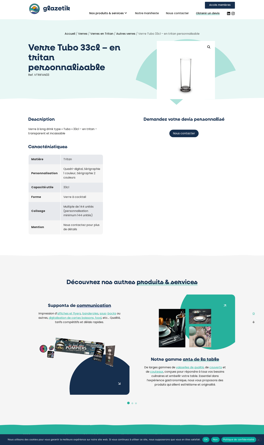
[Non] (258, 439)
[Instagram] (233, 13)
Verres (82, 34)
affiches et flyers (69, 313)
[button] (209, 47)
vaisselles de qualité (190, 367)
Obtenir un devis (208, 13)
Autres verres (125, 34)
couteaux (156, 371)
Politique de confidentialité (238, 439)
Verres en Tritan (101, 34)
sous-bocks (108, 313)
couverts (215, 367)
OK (206, 439)
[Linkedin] (228, 13)
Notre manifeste (147, 13)
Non (215, 439)
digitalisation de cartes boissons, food (75, 318)
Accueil (70, 34)
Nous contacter (177, 13)
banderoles (90, 313)
